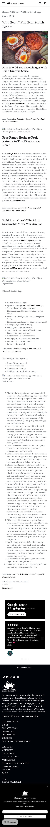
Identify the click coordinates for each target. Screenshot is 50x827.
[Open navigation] (3, 3)
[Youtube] (14, 677)
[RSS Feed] (11, 26)
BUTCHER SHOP (10, 757)
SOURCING (7, 750)
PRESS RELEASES (10, 766)
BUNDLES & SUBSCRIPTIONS (16, 741)
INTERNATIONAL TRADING (15, 763)
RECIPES (6, 770)
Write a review (17, 614)
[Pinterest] (18, 677)
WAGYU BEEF (8, 735)
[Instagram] (11, 677)
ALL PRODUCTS (10, 721)
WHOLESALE (8, 760)
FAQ (4, 779)
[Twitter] (4, 677)
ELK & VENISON (9, 728)
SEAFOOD (7, 738)
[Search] (40, 3)
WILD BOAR (8, 731)
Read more (7, 588)
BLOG (5, 773)
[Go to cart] (45, 3)
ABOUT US (7, 747)
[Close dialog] (47, 786)
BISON (5, 725)
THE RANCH (8, 753)
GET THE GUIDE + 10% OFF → (25, 816)
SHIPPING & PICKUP (11, 782)
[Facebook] (7, 677)
